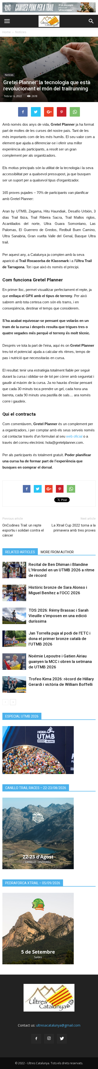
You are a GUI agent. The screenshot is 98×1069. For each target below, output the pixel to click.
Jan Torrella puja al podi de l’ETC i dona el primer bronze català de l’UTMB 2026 (59, 638)
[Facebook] (36, 1038)
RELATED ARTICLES (20, 552)
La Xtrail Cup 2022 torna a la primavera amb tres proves (74, 527)
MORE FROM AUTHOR (57, 552)
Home (6, 32)
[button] (91, 21)
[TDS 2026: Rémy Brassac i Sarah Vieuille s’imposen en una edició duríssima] (14, 616)
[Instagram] (49, 1038)
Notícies (20, 32)
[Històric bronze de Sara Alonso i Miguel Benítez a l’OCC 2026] (14, 593)
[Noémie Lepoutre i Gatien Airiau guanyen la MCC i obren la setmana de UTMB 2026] (14, 661)
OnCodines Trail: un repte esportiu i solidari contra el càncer (23, 530)
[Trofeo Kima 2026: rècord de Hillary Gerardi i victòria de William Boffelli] (14, 684)
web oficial (74, 436)
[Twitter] (62, 1038)
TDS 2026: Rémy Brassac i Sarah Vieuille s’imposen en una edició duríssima (58, 616)
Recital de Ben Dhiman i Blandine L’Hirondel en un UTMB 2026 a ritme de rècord (61, 570)
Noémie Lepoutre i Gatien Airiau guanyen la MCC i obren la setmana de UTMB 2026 (60, 661)
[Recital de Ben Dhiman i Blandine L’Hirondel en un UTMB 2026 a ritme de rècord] (14, 570)
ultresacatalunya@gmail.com (58, 1025)
